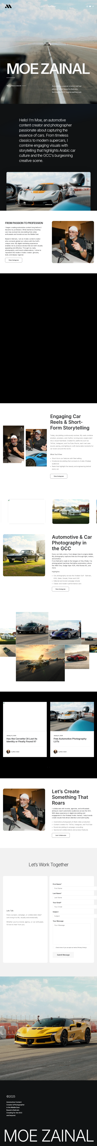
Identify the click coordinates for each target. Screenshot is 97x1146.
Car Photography (37, 706)
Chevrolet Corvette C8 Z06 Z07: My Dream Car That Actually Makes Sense (71, 741)
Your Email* (57, 903)
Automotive (86, 706)
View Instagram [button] (14, 260)
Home (43, 6)
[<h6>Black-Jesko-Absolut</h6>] (32, 628)
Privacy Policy (82, 947)
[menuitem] (43, 6)
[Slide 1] (47, 767)
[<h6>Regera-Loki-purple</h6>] (64, 632)
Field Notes (52, 6)
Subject (55, 912)
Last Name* (57, 893)
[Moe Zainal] (8, 6)
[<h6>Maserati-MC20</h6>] (77, 657)
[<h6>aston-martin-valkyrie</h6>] (40, 663)
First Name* (57, 884)
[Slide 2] (49, 767)
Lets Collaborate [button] (60, 835)
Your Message (58, 921)
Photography (27, 706)
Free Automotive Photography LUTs (22, 740)
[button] (87, 6)
